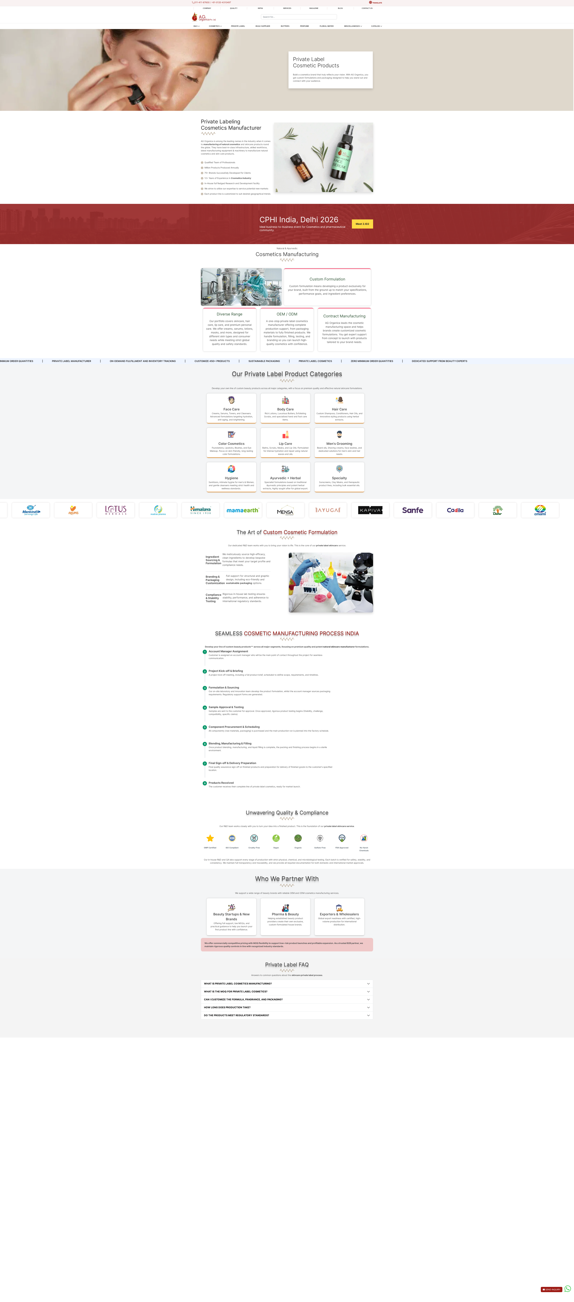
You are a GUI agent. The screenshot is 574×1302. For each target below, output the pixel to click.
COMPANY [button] (207, 8)
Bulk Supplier (263, 26)
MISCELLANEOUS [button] (352, 26)
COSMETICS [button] (214, 26)
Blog (340, 8)
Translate (377, 3)
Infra (260, 8)
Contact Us (367, 8)
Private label (238, 26)
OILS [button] (195, 26)
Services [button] (287, 8)
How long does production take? (227, 1007)
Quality (233, 8)
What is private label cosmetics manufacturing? (238, 983)
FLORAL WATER (327, 26)
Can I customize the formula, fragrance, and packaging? (243, 999)
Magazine (313, 8)
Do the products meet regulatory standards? (236, 1015)
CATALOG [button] (375, 26)
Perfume (304, 26)
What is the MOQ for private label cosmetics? (235, 991)
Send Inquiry (552, 1289)
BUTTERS (285, 26)
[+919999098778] (567, 1288)
